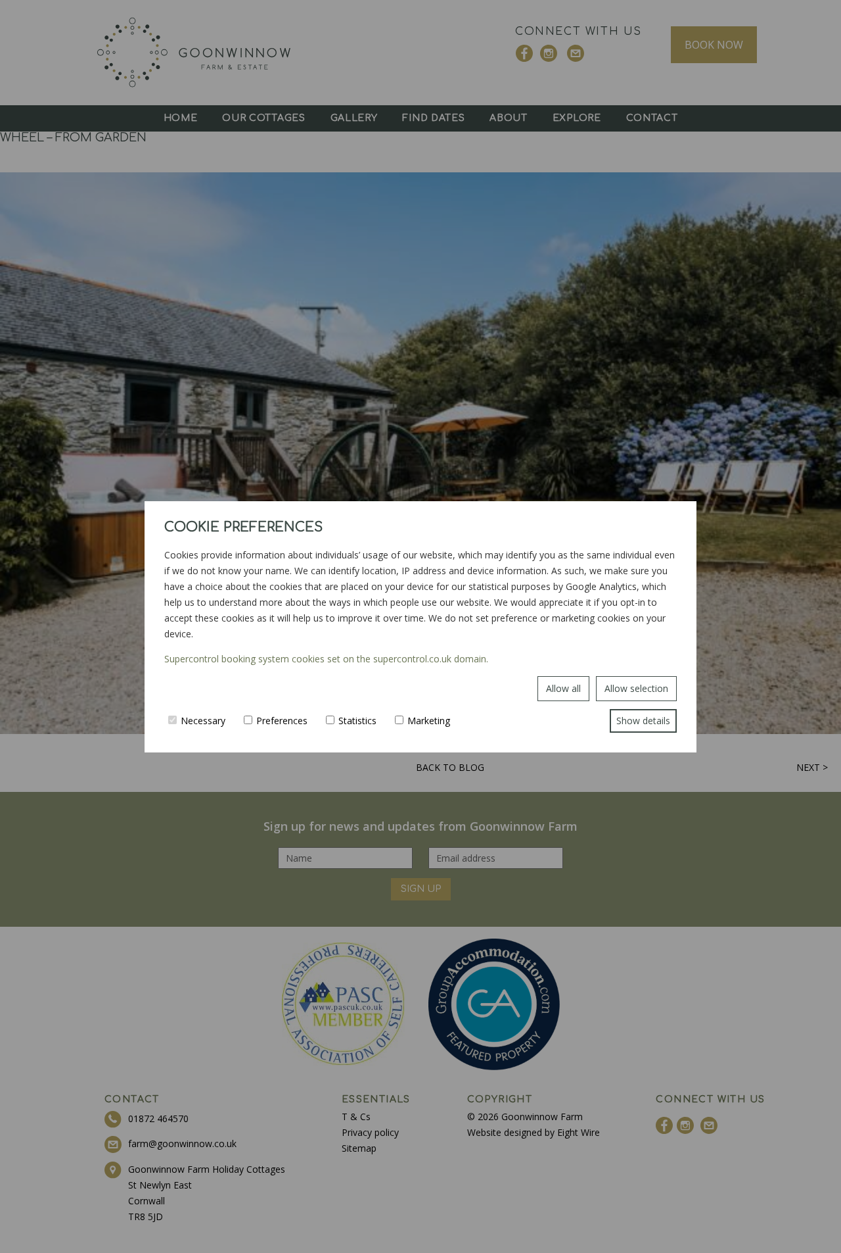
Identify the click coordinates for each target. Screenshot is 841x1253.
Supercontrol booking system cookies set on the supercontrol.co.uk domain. (326, 658)
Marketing (428, 720)
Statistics (357, 720)
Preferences (281, 720)
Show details (643, 720)
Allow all (563, 688)
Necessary (203, 720)
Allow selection (636, 688)
